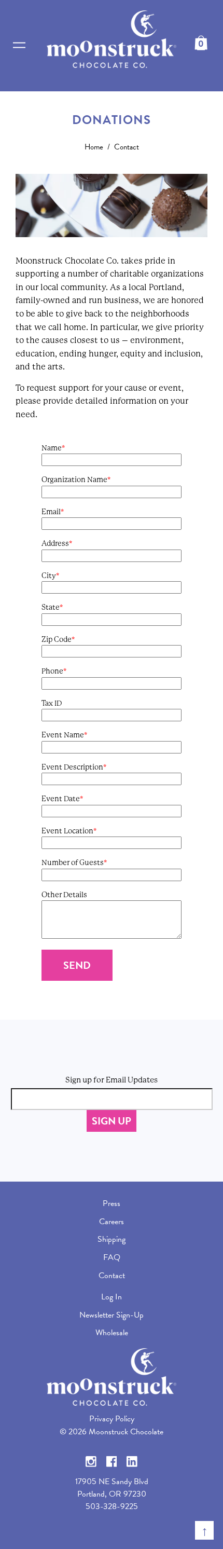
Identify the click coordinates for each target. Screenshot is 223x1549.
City (48, 575)
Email (51, 512)
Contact (126, 147)
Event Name (62, 735)
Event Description (72, 767)
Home (94, 147)
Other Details (64, 894)
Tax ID (51, 703)
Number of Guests (72, 862)
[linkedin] (132, 1460)
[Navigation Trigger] (19, 45)
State (50, 607)
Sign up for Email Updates (111, 1080)
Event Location (67, 831)
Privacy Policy (111, 1419)
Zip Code (56, 639)
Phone (52, 671)
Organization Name (74, 479)
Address (55, 543)
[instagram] (91, 1460)
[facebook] (111, 1460)
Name (51, 448)
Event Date (60, 798)
